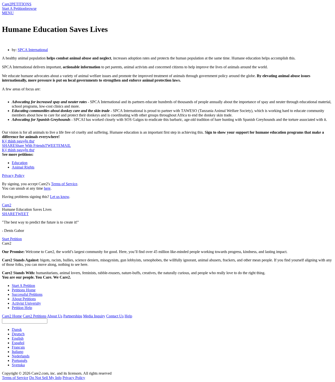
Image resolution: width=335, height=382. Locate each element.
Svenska (18, 365)
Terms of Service (64, 184)
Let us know (59, 197)
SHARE (8, 214)
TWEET (51, 145)
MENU (8, 13)
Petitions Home (24, 290)
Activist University (26, 303)
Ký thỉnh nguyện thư (18, 141)
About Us (54, 316)
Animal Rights (23, 167)
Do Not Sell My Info (45, 378)
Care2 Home (12, 316)
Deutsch (18, 334)
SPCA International (33, 50)
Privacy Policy (13, 175)
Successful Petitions (27, 294)
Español (18, 343)
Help (128, 316)
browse (31, 8)
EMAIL (64, 145)
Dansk (17, 329)
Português (19, 360)
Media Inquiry (94, 316)
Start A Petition (13, 8)
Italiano (17, 352)
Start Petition (12, 239)
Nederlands (20, 356)
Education (19, 163)
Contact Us (115, 316)
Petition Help (22, 308)
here (47, 188)
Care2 (6, 4)
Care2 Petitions (34, 316)
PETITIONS (21, 4)
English (18, 338)
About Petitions (24, 299)
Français (18, 347)
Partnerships (72, 316)
